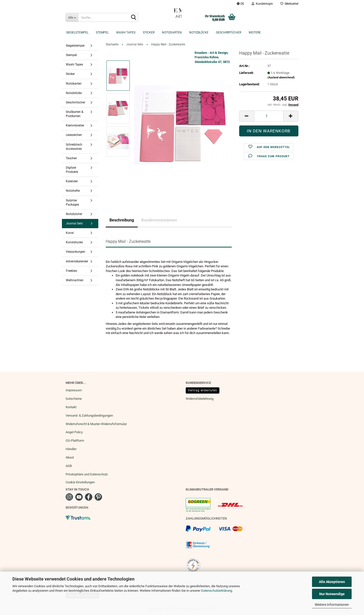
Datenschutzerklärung (216, 590)
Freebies (71, 271)
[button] (240, 3)
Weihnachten (74, 280)
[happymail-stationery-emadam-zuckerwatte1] (183, 124)
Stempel (102, 32)
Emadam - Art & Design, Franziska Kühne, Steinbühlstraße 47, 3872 (212, 57)
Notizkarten (172, 32)
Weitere (255, 32)
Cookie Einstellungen (80, 482)
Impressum (74, 390)
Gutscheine (74, 398)
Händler (71, 449)
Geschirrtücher (228, 32)
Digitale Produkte (72, 170)
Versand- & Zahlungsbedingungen (89, 415)
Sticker (149, 32)
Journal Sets (74, 223)
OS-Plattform (75, 440)
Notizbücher (74, 214)
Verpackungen (75, 251)
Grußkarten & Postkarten (74, 114)
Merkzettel (290, 3)
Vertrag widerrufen (202, 390)
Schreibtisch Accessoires (74, 147)
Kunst (70, 233)
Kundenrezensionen (159, 220)
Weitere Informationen (332, 605)
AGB (69, 466)
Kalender (72, 181)
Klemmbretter (75, 125)
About (70, 457)
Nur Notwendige (332, 594)
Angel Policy (74, 432)
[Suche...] (133, 17)
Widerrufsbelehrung (199, 398)
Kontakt (71, 407)
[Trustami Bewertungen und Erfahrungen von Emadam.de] (78, 517)
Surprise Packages (72, 202)
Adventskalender (77, 261)
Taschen (71, 158)
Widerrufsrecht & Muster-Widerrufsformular (96, 424)
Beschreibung (121, 220)
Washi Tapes (125, 32)
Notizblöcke (198, 32)
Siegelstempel (77, 32)
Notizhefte (73, 190)
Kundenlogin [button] (263, 3)
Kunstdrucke (74, 242)
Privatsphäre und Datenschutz (87, 474)
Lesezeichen (74, 135)
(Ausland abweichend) (281, 77)
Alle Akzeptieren (332, 582)
